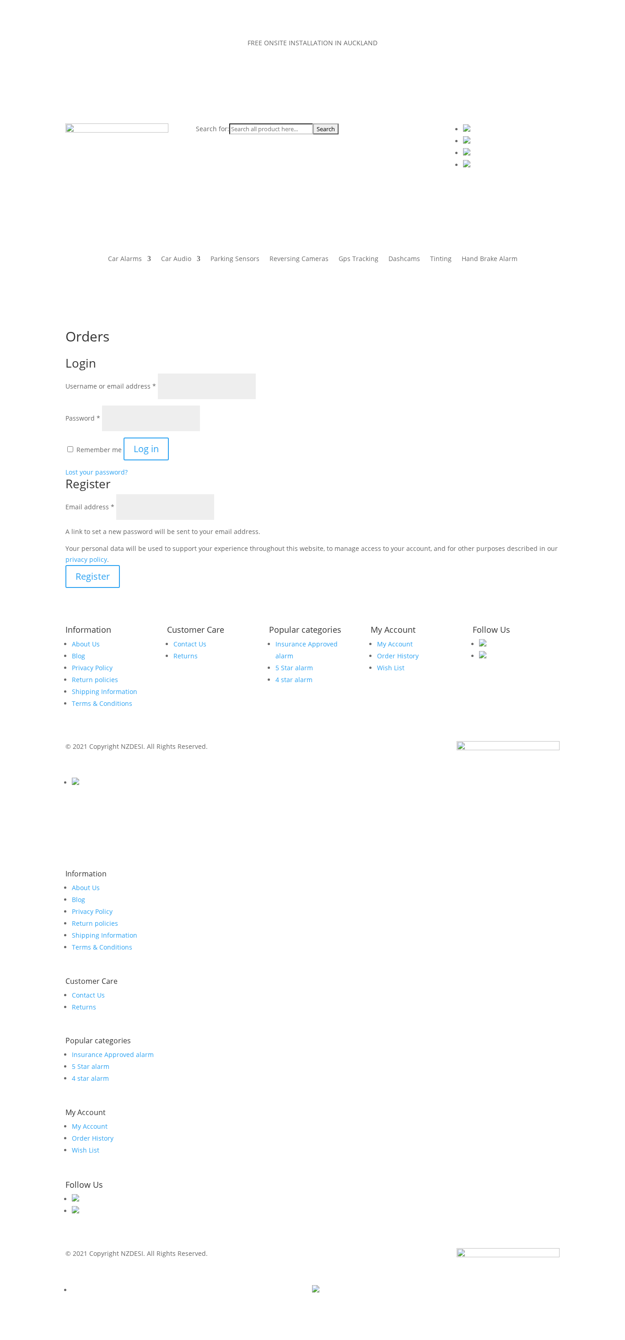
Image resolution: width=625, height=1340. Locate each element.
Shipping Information (104, 691)
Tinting (441, 259)
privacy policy (86, 559)
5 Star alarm (294, 667)
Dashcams (404, 259)
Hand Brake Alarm (489, 259)
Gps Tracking (358, 259)
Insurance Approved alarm (113, 1054)
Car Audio (176, 259)
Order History (398, 655)
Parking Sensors (234, 259)
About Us (86, 644)
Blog (78, 655)
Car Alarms (125, 259)
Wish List (390, 667)
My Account (395, 644)
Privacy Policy (92, 667)
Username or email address (110, 386)
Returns (185, 655)
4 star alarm (293, 679)
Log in (146, 449)
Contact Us (189, 644)
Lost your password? (96, 472)
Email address (89, 506)
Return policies (95, 679)
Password (82, 418)
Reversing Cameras (299, 259)
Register (92, 576)
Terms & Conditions (102, 703)
